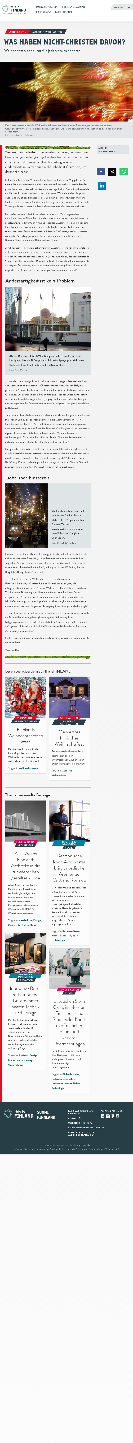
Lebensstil (65, 935)
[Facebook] (103, 1116)
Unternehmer (59, 940)
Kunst (33, 925)
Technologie (27, 1060)
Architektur (25, 920)
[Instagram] (118, 1116)
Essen (76, 931)
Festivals (56, 1079)
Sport (75, 935)
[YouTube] (113, 1116)
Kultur (25, 925)
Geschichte (14, 925)
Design (37, 920)
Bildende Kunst (70, 1074)
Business (67, 931)
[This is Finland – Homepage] (15, 9)
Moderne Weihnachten (106, 149)
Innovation (14, 1060)
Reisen (77, 1083)
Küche (55, 935)
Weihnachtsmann (28, 768)
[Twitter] (108, 1116)
